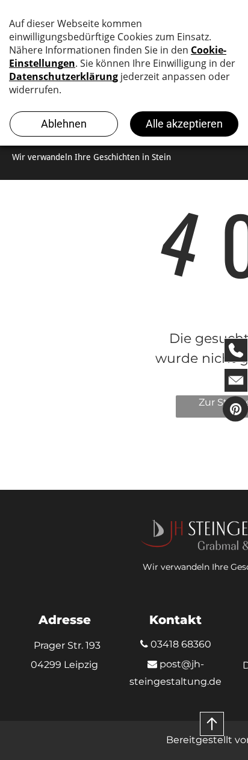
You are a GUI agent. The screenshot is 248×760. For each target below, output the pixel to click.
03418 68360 (179, 644)
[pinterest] (235, 410)
